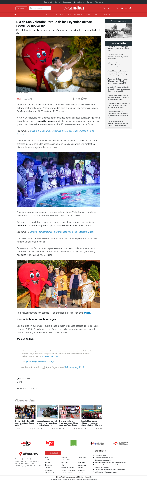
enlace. (87, 313)
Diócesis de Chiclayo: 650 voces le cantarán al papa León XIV (24, 423)
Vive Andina (99, 2)
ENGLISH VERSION (53, 453)
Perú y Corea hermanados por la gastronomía (110, 470)
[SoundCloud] (122, 8)
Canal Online (78, 14)
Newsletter (106, 14)
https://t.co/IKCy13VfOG (51, 356)
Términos (81, 477)
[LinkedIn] (109, 8)
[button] (16, 416)
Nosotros (81, 473)
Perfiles (57, 2)
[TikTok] (130, 8)
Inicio (46, 457)
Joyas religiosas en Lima (103, 460)
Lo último (47, 14)
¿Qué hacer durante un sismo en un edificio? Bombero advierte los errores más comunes (119, 65)
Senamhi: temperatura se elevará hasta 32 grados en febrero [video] (61, 232)
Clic (63, 465)
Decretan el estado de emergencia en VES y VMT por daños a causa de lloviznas (118, 123)
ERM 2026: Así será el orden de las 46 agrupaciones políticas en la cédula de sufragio (118, 97)
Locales (47, 468)
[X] (104, 8)
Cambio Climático (67, 473)
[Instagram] (117, 8)
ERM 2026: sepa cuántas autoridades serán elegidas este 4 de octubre (118, 57)
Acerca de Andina (71, 477)
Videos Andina (25, 400)
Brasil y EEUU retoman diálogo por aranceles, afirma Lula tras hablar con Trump (91, 424)
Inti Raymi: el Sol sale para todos (106, 472)
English (21, 8)
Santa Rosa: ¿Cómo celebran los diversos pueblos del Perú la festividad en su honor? (119, 105)
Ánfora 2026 (66, 460)
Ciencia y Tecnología (68, 470)
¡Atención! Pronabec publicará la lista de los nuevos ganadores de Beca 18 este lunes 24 (119, 89)
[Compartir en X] (33, 428)
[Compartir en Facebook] (30, 428)
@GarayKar (30, 362)
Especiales (67, 2)
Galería (68, 14)
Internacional (49, 473)
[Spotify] (126, 8)
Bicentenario (48, 2)
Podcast (96, 14)
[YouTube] (113, 8)
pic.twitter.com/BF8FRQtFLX (46, 362)
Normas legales (79, 2)
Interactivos (82, 465)
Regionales (48, 470)
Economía (48, 465)
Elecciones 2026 (100, 455)
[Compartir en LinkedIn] (35, 428)
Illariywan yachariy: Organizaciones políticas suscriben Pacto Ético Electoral (68, 424)
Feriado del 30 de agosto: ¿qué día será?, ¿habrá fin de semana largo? (118, 49)
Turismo (89, 2)
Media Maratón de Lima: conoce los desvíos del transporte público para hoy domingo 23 (118, 73)
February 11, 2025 (74, 367)
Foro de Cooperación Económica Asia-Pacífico (110, 462)
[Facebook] (100, 8)
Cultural (64, 457)
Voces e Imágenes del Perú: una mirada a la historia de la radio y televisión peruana (47, 424)
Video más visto (118, 21)
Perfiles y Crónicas (68, 468)
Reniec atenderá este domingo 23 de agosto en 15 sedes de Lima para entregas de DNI (118, 81)
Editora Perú (60, 477)
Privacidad (89, 477)
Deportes (65, 462)
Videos (88, 14)
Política (47, 462)
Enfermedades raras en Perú (104, 458)
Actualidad (58, 14)
